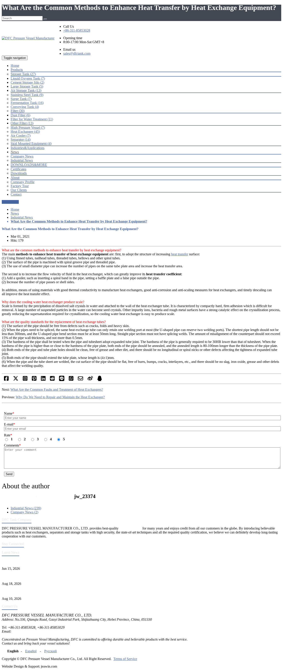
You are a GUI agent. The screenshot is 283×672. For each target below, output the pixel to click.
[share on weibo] (90, 380)
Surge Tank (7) (21, 99)
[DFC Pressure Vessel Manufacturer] (28, 38)
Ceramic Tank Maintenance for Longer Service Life (38, 591)
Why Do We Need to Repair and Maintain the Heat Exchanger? (60, 397)
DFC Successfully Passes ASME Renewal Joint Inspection (43, 561)
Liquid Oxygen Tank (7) (28, 78)
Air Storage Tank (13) (26, 90)
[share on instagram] (25, 380)
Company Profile (22, 182)
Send (9, 474)
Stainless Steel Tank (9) (27, 95)
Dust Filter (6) (20, 115)
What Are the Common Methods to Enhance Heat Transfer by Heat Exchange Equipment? (79, 221)
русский (50, 651)
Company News (22, 156)
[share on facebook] (6, 380)
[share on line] (61, 380)
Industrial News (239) (26, 508)
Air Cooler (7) (21, 135)
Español (30, 651)
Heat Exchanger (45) (25, 131)
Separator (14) (21, 139)
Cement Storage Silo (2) (27, 82)
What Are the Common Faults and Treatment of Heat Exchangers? (56, 389)
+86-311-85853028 (76, 30)
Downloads (19, 173)
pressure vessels (130, 528)
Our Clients (19, 190)
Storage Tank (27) (23, 74)
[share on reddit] (52, 380)
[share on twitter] (15, 380)
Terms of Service (125, 659)
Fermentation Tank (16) (27, 103)
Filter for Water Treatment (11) (32, 119)
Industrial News (22, 160)
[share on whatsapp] (71, 380)
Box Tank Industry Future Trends (25, 576)
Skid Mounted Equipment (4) (31, 143)
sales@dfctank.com (76, 53)
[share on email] (80, 380)
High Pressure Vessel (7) (28, 127)
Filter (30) (18, 111)
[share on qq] (99, 380)
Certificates (18, 169)
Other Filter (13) (22, 123)
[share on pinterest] (34, 380)
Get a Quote (10, 202)
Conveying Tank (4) (25, 107)
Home (15, 209)
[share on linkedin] (43, 380)
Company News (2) (24, 512)
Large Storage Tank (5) (27, 86)
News (15, 213)
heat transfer (179, 254)
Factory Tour (20, 186)
